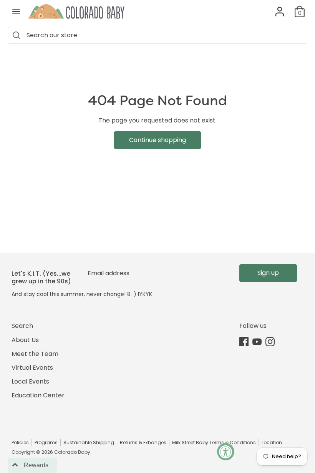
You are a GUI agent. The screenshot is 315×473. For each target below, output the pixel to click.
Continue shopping (157, 140)
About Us (25, 340)
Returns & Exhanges (143, 442)
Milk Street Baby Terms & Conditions (214, 442)
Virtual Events (32, 367)
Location (272, 442)
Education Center (38, 395)
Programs (46, 442)
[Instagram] (270, 341)
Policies (20, 442)
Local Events (30, 381)
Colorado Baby (72, 452)
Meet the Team (35, 353)
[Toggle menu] (16, 11)
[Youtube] (257, 341)
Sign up (268, 272)
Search (22, 325)
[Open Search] (16, 35)
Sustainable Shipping (88, 442)
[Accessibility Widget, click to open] (225, 451)
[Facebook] (244, 341)
